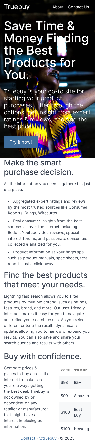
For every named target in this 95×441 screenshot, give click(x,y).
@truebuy (48, 438)
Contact (27, 438)
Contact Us (78, 6)
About (58, 6)
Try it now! (21, 142)
